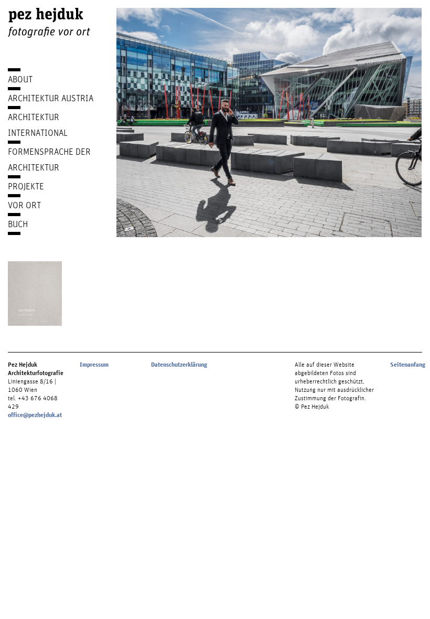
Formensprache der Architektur (49, 159)
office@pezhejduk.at (35, 415)
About (20, 78)
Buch (18, 223)
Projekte (26, 185)
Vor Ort (24, 204)
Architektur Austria (50, 97)
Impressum (94, 364)
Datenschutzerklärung (179, 364)
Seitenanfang (407, 364)
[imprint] (35, 293)
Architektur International (38, 124)
